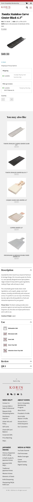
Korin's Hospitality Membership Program (23, 405)
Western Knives (7, 473)
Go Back (4, 29)
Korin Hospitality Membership (10, 3)
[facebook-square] (8, 394)
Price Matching (7, 438)
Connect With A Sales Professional (8, 407)
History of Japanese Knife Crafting (9, 454)
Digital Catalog (22, 465)
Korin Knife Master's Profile (23, 417)
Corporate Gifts (7, 435)
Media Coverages (23, 456)
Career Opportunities (22, 461)
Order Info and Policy (7, 423)
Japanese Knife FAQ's (7, 464)
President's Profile (23, 413)
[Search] (27, 8)
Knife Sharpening (8, 479)
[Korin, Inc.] (6, 7)
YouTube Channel (23, 450)
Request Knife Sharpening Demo (8, 412)
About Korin (21, 410)
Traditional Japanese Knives (8, 469)
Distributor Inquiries (6, 417)
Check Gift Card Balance (7, 431)
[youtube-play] (18, 394)
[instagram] (15, 394)
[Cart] (27, 3)
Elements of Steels (8, 476)
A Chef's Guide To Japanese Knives (8, 459)
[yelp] (21, 394)
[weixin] (11, 394)
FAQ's (4, 441)
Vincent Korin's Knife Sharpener (23, 423)
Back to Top (16, 381)
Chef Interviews (23, 453)
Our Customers (23, 427)
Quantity (3, 95)
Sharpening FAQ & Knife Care (8, 484)
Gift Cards (6, 427)
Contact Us (6, 403)
